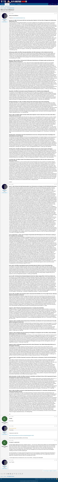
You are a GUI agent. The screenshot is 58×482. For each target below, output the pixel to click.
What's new (12, 4)
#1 (56, 13)
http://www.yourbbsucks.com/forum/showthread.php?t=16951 (21, 435)
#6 (56, 460)
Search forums (7, 6)
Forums (7, 4)
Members (19, 4)
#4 (56, 426)
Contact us (37, 478)
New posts (2, 6)
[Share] (55, 13)
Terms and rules (42, 478)
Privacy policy (48, 478)
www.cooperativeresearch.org (19, 17)
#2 (56, 184)
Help (52, 478)
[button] (16, 4)
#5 (56, 440)
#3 (56, 416)
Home (2, 4)
